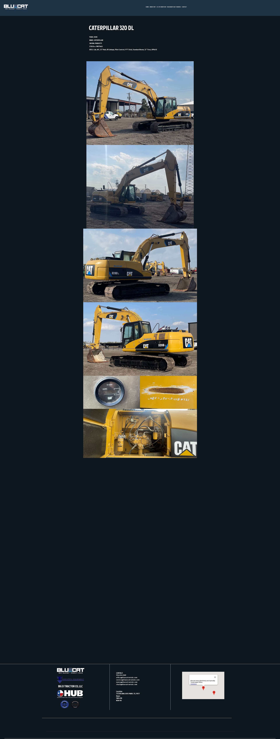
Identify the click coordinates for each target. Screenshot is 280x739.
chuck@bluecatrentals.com (126, 684)
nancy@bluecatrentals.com (126, 682)
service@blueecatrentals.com (127, 680)
